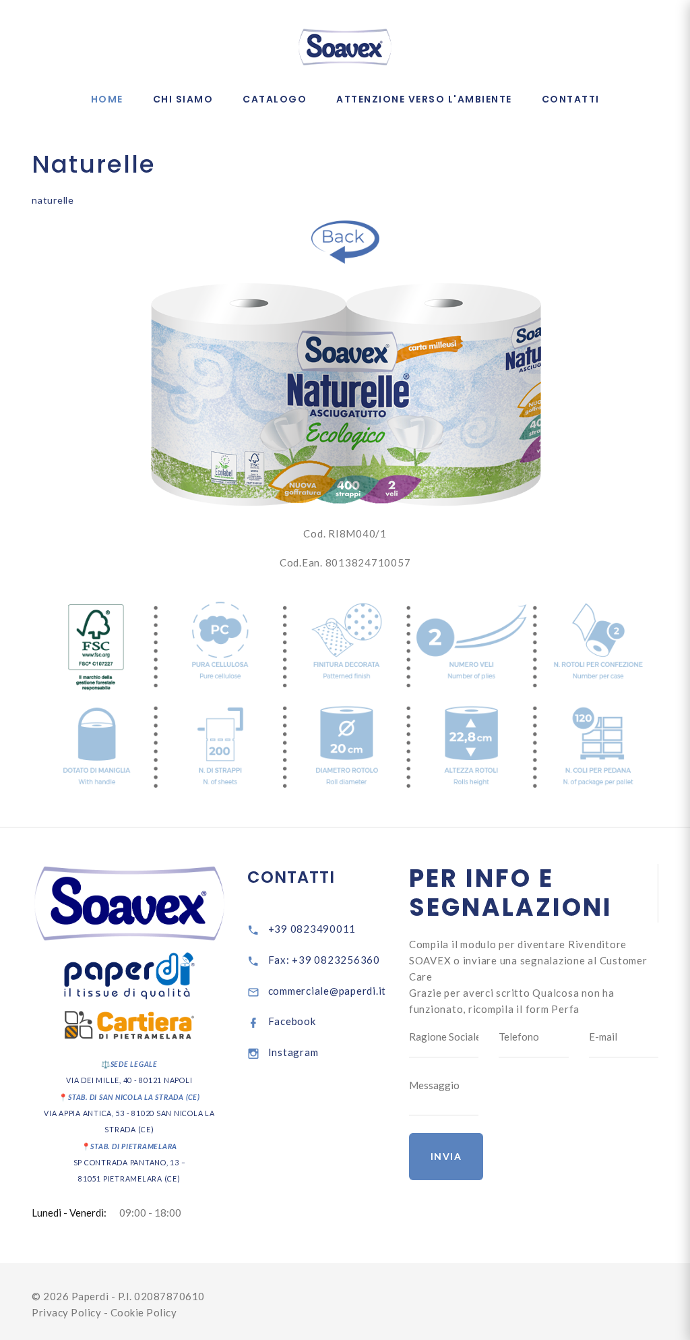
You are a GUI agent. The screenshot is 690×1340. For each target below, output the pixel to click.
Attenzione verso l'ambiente (424, 99)
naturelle (53, 200)
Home (107, 99)
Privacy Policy (68, 1312)
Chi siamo (183, 99)
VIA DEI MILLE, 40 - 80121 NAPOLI (129, 1080)
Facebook (292, 1021)
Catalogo (275, 99)
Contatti (571, 99)
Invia (446, 1156)
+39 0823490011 (312, 929)
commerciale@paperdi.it (327, 991)
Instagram (293, 1052)
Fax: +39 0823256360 (324, 960)
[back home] (345, 242)
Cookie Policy (144, 1312)
